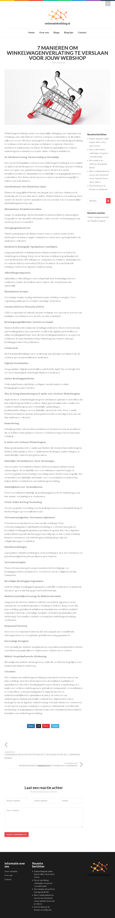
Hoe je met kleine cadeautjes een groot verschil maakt (98, 153)
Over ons (8, 875)
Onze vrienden (10, 871)
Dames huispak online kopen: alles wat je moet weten (99, 142)
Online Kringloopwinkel (98, 217)
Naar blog (44, 765)
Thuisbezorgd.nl (97, 221)
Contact (8, 879)
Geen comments (58, 63)
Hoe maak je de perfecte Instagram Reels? (98, 164)
